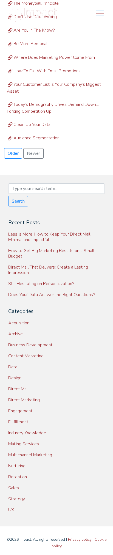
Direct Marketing (24, 400)
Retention (17, 477)
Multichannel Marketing (30, 455)
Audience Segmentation (36, 138)
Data (12, 367)
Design (14, 378)
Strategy (16, 499)
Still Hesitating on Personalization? (41, 284)
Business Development (30, 345)
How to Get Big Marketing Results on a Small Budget (51, 253)
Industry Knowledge (27, 433)
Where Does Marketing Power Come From (54, 57)
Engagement (20, 411)
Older (13, 153)
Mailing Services (23, 444)
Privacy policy (80, 539)
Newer (33, 153)
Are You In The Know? (34, 30)
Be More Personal (30, 44)
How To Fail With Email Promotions (47, 71)
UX (11, 510)
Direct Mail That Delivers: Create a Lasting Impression (48, 270)
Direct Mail (18, 389)
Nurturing (17, 466)
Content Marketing (26, 356)
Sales (13, 488)
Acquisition (18, 323)
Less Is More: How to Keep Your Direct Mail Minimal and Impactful (49, 237)
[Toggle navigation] (100, 12)
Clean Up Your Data (31, 125)
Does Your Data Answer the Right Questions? (51, 295)
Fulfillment (18, 422)
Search (18, 201)
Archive (15, 334)
